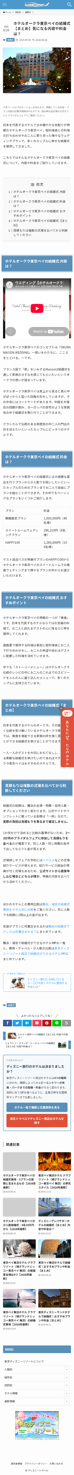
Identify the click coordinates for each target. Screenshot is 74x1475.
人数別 (8, 1369)
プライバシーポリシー (35, 1463)
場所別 (8, 1377)
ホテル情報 (11, 1393)
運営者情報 (16, 1463)
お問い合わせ (56, 1463)
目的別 (8, 1385)
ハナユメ (49, 860)
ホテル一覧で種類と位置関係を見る (37, 1107)
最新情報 (9, 1401)
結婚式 (10, 39)
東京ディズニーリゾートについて (24, 1361)
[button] (69, 4)
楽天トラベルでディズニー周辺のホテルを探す (37, 1121)
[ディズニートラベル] (37, 4)
